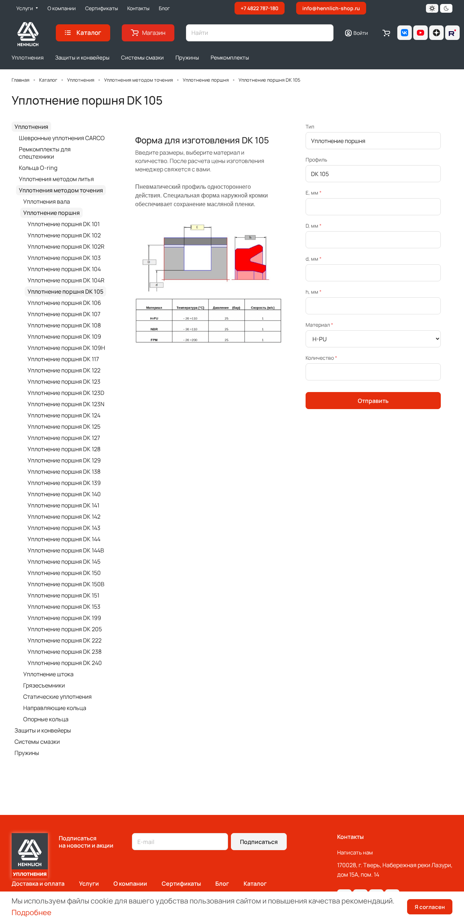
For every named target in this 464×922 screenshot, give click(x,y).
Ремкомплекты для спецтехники (45, 152)
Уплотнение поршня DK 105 (65, 291)
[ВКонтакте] (404, 32)
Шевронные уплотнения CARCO (62, 138)
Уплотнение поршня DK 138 (64, 472)
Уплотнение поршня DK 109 (64, 336)
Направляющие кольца (54, 708)
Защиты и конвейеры (42, 730)
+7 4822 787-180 (259, 8)
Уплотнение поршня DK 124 (64, 415)
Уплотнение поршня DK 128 (64, 449)
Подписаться (259, 842)
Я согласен (430, 907)
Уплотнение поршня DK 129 (64, 460)
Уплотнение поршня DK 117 (63, 359)
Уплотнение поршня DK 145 (64, 562)
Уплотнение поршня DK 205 (65, 629)
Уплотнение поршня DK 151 (63, 595)
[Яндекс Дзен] (436, 32)
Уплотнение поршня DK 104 (64, 269)
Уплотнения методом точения (61, 190)
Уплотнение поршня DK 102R (66, 246)
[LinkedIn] (452, 32)
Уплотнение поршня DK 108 (64, 325)
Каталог (255, 884)
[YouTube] (420, 32)
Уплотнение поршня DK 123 (64, 381)
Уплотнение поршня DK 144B (66, 550)
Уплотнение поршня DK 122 (64, 370)
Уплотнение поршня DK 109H (66, 348)
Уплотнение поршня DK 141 (63, 505)
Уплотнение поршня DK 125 (64, 427)
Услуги (89, 884)
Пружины (26, 753)
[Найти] (324, 32)
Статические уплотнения (57, 697)
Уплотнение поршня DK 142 (64, 517)
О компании (130, 884)
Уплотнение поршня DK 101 (64, 224)
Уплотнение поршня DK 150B (66, 584)
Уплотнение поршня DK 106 (64, 303)
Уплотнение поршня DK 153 (64, 607)
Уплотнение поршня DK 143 (64, 528)
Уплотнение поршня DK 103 (64, 258)
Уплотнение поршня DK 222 (65, 640)
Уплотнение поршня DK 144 (64, 539)
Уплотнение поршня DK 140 (64, 494)
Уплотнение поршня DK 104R (66, 280)
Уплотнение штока (48, 674)
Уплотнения (31, 127)
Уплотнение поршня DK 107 (64, 314)
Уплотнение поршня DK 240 (65, 663)
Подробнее (31, 912)
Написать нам (355, 852)
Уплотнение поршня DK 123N (66, 404)
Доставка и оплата (38, 884)
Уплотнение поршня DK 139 (64, 483)
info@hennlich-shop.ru (331, 8)
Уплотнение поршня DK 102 (64, 235)
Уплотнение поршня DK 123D (66, 393)
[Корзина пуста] (386, 32)
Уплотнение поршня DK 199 (64, 618)
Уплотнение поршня (51, 213)
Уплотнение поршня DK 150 (64, 573)
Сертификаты (181, 884)
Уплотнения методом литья (56, 179)
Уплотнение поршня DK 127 (64, 438)
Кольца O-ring (38, 168)
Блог (222, 884)
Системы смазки (37, 742)
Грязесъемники (44, 685)
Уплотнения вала (46, 201)
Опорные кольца (46, 719)
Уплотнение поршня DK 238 (65, 652)
